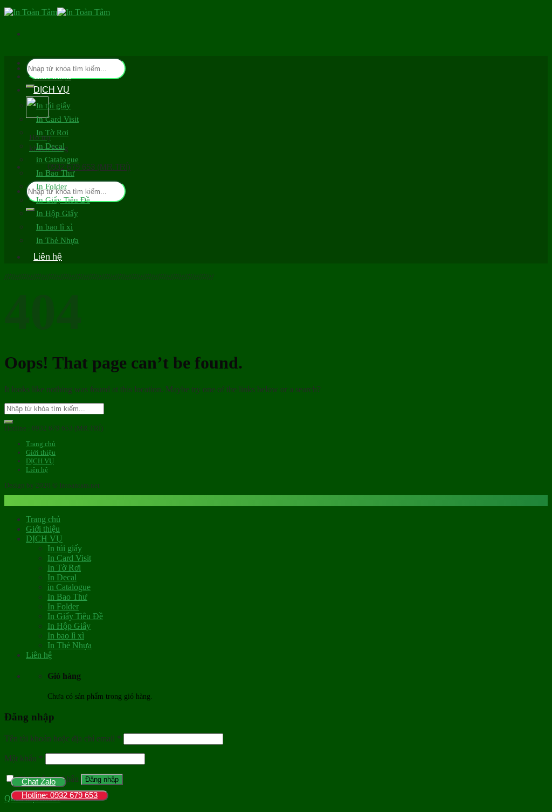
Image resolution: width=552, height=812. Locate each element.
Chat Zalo (39, 781)
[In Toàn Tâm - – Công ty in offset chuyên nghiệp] (57, 12)
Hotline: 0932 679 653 (60, 795)
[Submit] (8, 422)
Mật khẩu (23, 758)
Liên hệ (47, 256)
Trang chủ (52, 62)
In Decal (50, 146)
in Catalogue (57, 159)
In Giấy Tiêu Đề (63, 200)
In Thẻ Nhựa (57, 240)
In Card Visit (57, 119)
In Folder (51, 186)
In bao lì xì (54, 227)
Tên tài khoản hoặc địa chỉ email (62, 738)
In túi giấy (53, 105)
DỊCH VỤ (51, 89)
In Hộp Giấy (57, 213)
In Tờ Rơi (52, 132)
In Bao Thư (55, 173)
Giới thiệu (52, 76)
